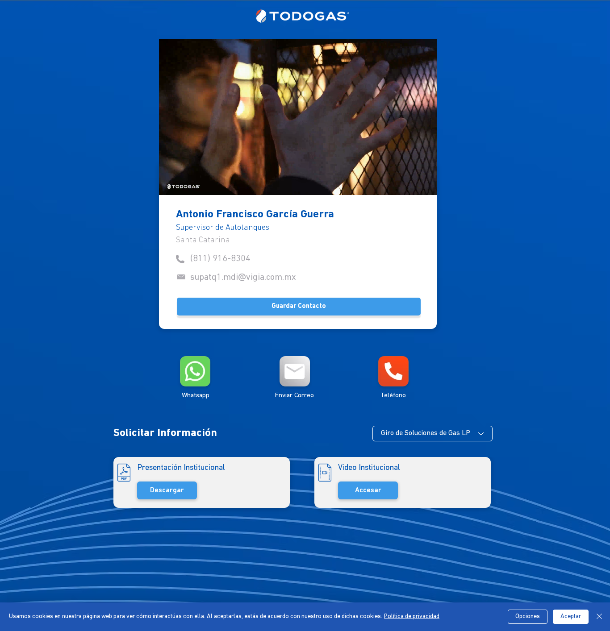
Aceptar (570, 616)
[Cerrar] (599, 617)
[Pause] (170, 183)
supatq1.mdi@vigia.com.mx (243, 277)
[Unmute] (186, 183)
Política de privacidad (411, 616)
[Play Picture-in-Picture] (409, 183)
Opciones (527, 616)
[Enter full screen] (424, 183)
